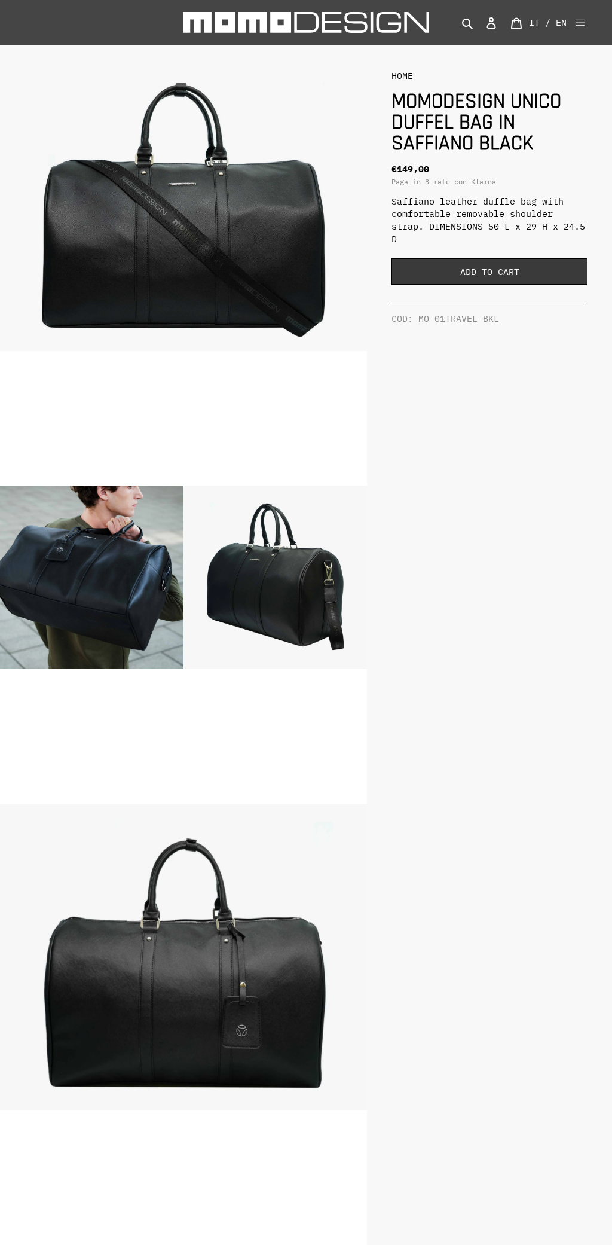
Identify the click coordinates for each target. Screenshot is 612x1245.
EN (561, 22)
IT (534, 22)
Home (402, 75)
